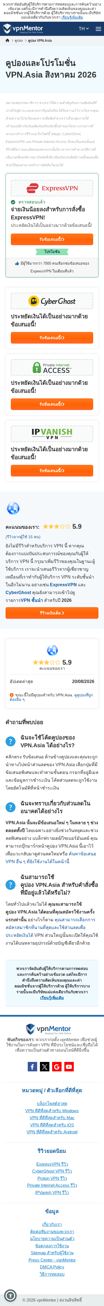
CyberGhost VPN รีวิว (52, 1171)
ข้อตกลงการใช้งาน (52, 1245)
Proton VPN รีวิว (52, 1178)
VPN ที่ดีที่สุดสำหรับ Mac (52, 1117)
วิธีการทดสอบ (52, 1274)
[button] (10, 1295)
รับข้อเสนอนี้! (50, 239)
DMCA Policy (52, 1267)
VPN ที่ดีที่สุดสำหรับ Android (52, 1131)
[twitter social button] (44, 1066)
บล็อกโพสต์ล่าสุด (52, 1103)
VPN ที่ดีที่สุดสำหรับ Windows (52, 1110)
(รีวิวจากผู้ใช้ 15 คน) (23, 537)
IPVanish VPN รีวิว (52, 1192)
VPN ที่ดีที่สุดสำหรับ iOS (52, 1125)
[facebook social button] (32, 1066)
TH (82, 28)
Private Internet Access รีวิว (52, 1185)
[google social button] (57, 1066)
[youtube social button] (69, 1066)
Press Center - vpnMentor (52, 1260)
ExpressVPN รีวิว (52, 1164)
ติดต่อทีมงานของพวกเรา (52, 1231)
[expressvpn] (52, 225)
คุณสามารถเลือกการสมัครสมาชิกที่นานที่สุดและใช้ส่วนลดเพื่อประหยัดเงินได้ (50, 927)
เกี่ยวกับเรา (52, 1224)
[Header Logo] (23, 29)
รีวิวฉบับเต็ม (51, 613)
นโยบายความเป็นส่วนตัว (52, 1238)
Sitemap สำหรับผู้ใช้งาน (52, 1252)
